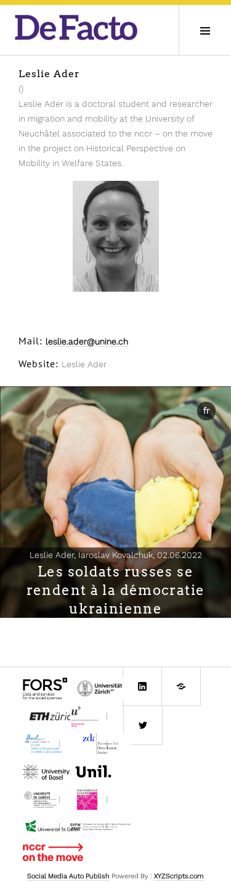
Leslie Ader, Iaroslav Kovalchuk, (116, 555)
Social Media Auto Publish (68, 876)
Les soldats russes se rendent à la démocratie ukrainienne (115, 590)
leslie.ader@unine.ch (87, 341)
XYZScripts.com (179, 876)
